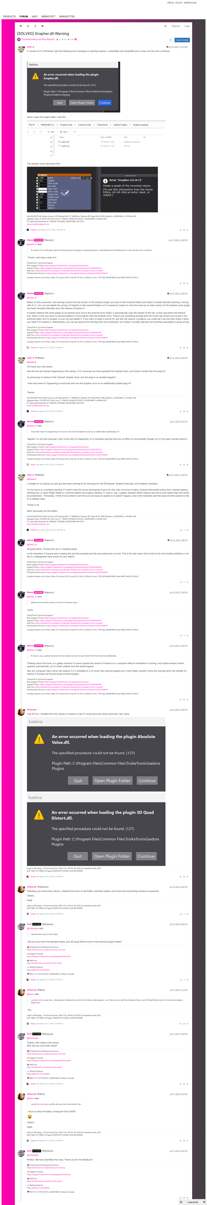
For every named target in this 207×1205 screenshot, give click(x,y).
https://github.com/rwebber (38, 970)
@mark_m (50, 240)
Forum (24, 16)
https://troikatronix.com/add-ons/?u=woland (84, 270)
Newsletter (67, 16)
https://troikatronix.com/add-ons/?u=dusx (44, 963)
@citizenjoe (32, 928)
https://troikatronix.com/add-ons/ (49, 270)
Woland (30, 240)
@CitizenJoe (43, 887)
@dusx (30, 994)
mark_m (30, 47)
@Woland (40, 358)
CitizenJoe (31, 709)
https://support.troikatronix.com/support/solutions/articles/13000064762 (71, 268)
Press (170, 2)
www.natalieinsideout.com (38, 224)
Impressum (190, 2)
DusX (29, 924)
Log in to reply (182, 40)
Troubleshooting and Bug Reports (38, 39)
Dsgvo (179, 2)
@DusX (42, 990)
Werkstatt (48, 16)
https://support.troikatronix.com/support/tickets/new (67, 265)
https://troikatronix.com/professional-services (46, 950)
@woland (31, 362)
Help (35, 16)
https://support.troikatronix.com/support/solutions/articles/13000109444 (77, 273)
